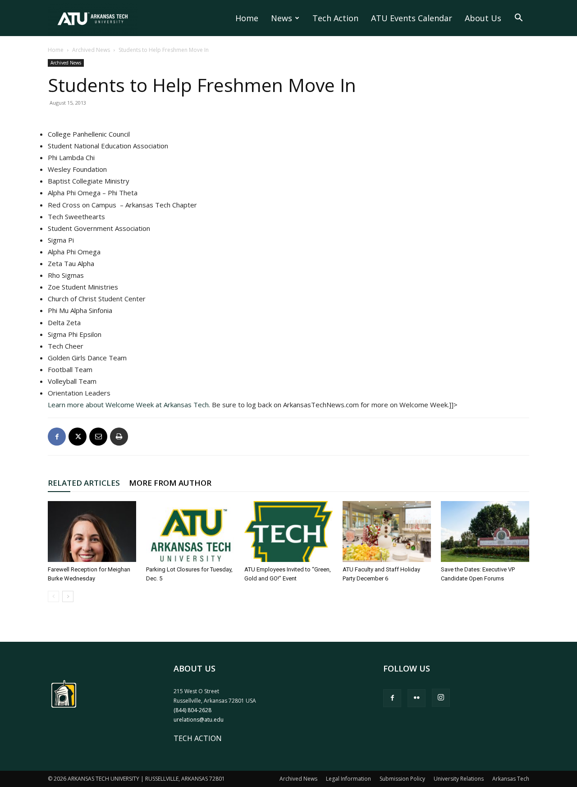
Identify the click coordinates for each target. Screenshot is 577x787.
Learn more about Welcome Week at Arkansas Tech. (130, 404)
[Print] (119, 437)
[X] (78, 437)
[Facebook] (57, 437)
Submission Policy (402, 778)
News (281, 18)
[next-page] (67, 596)
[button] (518, 18)
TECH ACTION (198, 738)
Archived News (91, 50)
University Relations (459, 778)
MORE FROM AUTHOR (170, 483)
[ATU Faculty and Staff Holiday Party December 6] (387, 531)
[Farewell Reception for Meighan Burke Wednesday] (92, 531)
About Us (483, 18)
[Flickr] (417, 698)
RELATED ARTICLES (84, 483)
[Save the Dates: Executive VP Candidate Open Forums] (485, 531)
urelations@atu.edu (199, 719)
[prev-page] (53, 596)
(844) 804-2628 (192, 710)
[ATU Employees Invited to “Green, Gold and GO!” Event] (288, 531)
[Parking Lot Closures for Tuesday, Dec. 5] (190, 531)
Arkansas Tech (510, 778)
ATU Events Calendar (411, 18)
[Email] (98, 437)
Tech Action (335, 18)
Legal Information (348, 778)
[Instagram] (441, 698)
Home (246, 18)
